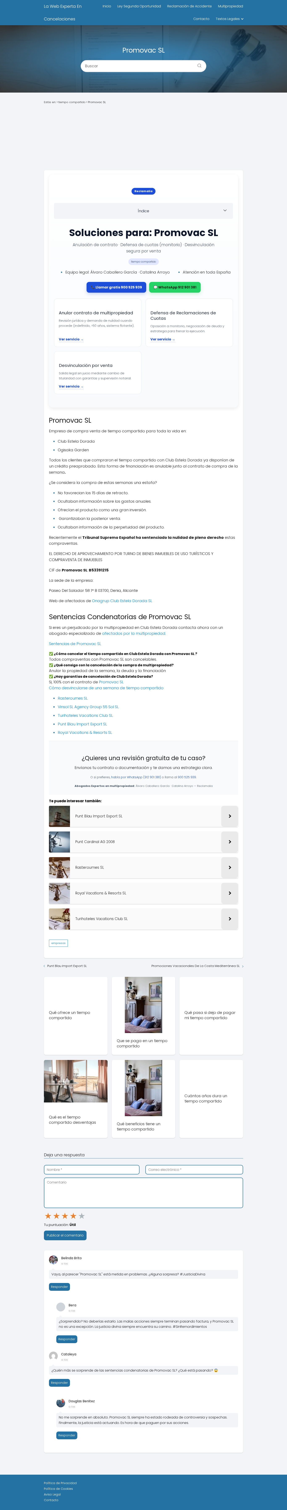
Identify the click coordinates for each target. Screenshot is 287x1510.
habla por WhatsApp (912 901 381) (136, 777)
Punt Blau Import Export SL (82, 724)
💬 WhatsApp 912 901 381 (174, 287)
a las (64, 1264)
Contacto (201, 18)
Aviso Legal (52, 1494)
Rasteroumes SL (73, 698)
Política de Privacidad (60, 1483)
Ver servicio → (71, 339)
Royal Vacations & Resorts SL (85, 732)
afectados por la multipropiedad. (134, 633)
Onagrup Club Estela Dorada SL (122, 600)
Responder (59, 1287)
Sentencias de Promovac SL (75, 643)
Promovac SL (111, 682)
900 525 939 (187, 777)
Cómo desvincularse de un (74, 688)
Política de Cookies (58, 1489)
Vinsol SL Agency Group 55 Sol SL (88, 706)
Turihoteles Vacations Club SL (85, 715)
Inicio (107, 6)
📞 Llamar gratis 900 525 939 (116, 287)
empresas (58, 943)
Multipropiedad (230, 6)
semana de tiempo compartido (132, 688)
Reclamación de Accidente (189, 6)
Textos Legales (228, 18)
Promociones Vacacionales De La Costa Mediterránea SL (195, 966)
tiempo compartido (143, 261)
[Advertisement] (143, 137)
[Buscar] (198, 64)
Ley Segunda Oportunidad (139, 6)
